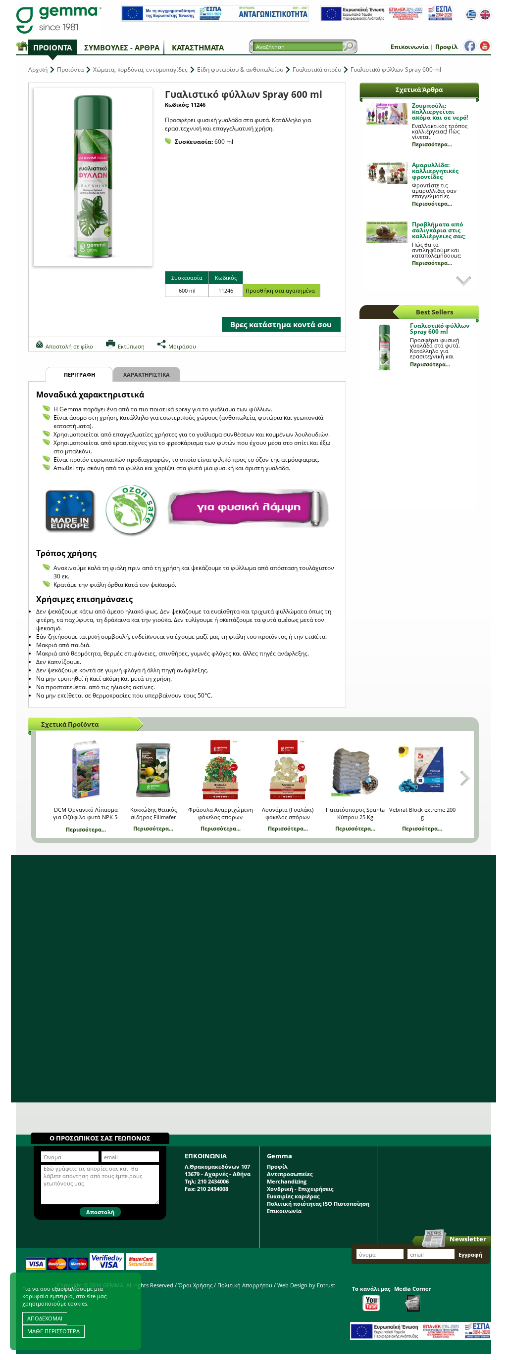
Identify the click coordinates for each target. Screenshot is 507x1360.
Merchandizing (286, 1181)
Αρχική (38, 69)
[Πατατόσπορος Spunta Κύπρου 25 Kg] (354, 769)
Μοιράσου (182, 346)
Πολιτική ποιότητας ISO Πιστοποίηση (318, 1203)
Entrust (326, 1285)
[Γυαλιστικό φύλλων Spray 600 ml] (93, 177)
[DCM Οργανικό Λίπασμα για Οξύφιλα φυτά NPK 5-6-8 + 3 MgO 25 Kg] (85, 769)
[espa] (215, 19)
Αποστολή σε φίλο (69, 346)
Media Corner (412, 1288)
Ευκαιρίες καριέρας (293, 1196)
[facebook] (469, 46)
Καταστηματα (198, 47)
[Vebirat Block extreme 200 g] (422, 769)
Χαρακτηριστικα (146, 374)
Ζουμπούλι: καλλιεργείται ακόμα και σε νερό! (440, 111)
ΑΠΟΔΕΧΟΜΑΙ (44, 1318)
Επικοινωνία (410, 47)
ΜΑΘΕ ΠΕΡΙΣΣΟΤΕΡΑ (53, 1331)
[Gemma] (59, 20)
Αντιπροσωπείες (289, 1174)
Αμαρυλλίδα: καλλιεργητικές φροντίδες (435, 171)
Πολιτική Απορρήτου (244, 1285)
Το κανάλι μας (371, 1288)
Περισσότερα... (432, 144)
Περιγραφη (79, 374)
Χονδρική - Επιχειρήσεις (300, 1188)
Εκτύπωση (131, 346)
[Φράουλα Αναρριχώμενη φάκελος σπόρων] (220, 769)
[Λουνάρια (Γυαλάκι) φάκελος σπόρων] (287, 769)
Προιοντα (52, 47)
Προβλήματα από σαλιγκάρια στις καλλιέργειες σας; (438, 230)
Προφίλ (446, 47)
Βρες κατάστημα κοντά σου (281, 324)
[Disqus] (253, 978)
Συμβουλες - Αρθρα (121, 47)
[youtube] (484, 46)
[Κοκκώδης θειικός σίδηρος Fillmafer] (153, 769)
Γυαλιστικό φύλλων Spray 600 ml (439, 328)
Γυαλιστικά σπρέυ (317, 69)
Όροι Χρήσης (195, 1285)
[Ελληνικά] (471, 15)
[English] (485, 15)
